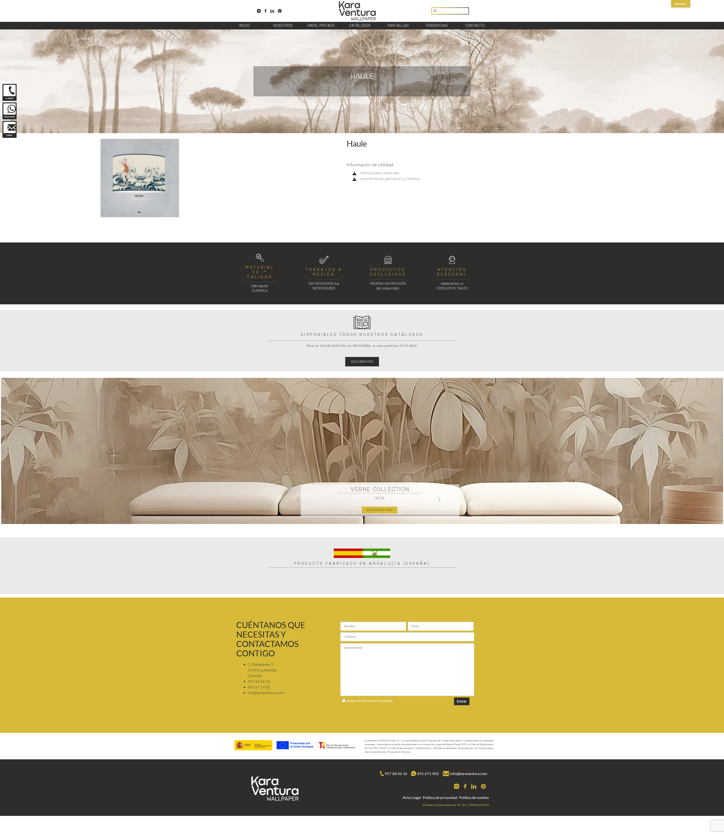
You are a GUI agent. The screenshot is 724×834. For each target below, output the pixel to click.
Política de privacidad (440, 797)
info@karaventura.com (468, 773)
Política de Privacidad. (377, 701)
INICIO (244, 26)
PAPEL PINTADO (321, 26)
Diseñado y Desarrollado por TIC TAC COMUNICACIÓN (456, 804)
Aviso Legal (412, 797)
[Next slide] (439, 499)
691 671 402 (428, 773)
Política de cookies (474, 797)
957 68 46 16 (396, 773)
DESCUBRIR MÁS (362, 361)
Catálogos (359, 26)
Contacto (475, 26)
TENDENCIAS (436, 26)
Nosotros (282, 26)
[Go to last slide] (298, 499)
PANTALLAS (398, 26)
